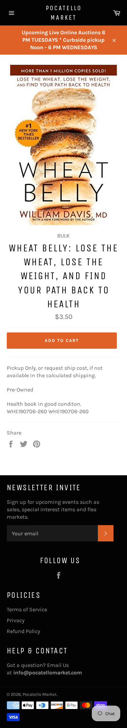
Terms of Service (27, 609)
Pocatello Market (64, 12)
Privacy (15, 620)
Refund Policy (23, 631)
